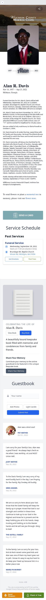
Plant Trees (32, 259)
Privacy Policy (16, 589)
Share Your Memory (16, 371)
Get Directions (14, 259)
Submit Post (23, 412)
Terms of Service (29, 589)
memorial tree (32, 194)
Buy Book (25, 333)
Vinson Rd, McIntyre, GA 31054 (22, 254)
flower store (31, 198)
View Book (12, 333)
